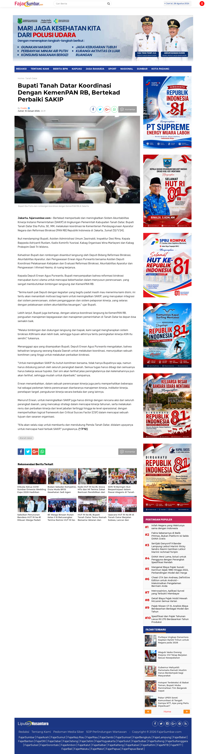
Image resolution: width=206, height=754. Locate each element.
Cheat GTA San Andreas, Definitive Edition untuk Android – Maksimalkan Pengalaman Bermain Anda (170, 581)
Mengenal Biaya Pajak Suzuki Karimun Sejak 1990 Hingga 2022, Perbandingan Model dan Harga (169, 570)
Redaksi (24, 731)
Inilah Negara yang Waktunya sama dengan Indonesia (167, 527)
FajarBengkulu (142, 737)
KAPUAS (77, 68)
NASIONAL (126, 68)
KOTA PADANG (160, 68)
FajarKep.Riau (75, 737)
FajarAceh (43, 737)
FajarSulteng (156, 741)
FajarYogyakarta (105, 741)
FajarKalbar (99, 745)
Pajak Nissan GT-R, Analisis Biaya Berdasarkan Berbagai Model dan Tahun (170, 609)
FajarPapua (113, 748)
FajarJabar (54, 741)
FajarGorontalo (49, 745)
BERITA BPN (60, 68)
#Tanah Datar (26, 438)
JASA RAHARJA (95, 68)
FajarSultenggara (177, 741)
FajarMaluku (81, 748)
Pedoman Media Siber (68, 731)
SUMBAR (142, 68)
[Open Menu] (202, 3)
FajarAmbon (68, 745)
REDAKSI (21, 68)
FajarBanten (25, 741)
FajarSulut (123, 741)
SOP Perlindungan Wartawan (106, 731)
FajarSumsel (123, 737)
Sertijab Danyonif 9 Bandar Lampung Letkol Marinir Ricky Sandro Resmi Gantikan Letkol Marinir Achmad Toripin (168, 547)
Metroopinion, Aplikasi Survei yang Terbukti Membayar (167, 592)
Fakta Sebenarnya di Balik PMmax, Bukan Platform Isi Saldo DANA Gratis (170, 536)
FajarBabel (179, 737)
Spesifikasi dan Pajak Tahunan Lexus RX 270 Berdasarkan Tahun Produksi (170, 619)
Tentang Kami (41, 731)
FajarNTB (163, 745)
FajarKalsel (132, 745)
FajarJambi (107, 737)
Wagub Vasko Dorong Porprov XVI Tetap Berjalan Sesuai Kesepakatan (172, 655)
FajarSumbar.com (169, 731)
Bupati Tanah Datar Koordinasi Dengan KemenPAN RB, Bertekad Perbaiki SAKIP (69, 92)
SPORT (112, 68)
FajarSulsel (31, 745)
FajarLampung (162, 737)
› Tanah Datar (30, 78)
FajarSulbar (139, 741)
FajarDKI (40, 741)
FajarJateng (70, 741)
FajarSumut (58, 737)
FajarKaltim (148, 745)
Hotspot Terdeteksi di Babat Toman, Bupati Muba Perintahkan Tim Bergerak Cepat (173, 686)
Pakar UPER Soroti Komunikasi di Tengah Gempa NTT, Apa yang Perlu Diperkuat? (173, 701)
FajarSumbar (27, 737)
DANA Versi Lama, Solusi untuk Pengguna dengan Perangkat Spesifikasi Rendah (168, 559)
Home (21, 78)
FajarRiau (92, 737)
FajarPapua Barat (132, 748)
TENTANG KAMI (40, 68)
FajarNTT (176, 745)
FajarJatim (86, 741)
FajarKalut (84, 745)
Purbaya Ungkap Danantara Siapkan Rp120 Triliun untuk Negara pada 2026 (173, 640)
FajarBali (66, 748)
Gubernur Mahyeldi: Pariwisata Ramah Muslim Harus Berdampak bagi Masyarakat (172, 671)
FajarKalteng (116, 745)
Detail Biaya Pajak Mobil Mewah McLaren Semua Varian (169, 600)
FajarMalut (97, 748)
